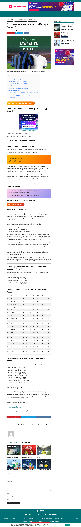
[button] (72, 13)
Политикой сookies (42, 525)
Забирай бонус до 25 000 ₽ (29, 130)
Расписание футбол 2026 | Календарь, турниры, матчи (67, 26)
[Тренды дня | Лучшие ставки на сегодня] (14, 464)
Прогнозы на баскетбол (73, 518)
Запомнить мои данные (13, 499)
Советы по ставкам (24, 21)
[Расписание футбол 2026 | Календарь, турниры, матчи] (14, 450)
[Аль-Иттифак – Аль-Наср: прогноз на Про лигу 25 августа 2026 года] (44, 464)
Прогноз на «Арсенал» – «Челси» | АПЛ (15, 424)
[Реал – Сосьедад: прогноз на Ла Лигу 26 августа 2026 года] (29, 450)
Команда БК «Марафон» (14, 30)
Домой (8, 19)
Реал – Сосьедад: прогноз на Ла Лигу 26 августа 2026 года (67, 34)
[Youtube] (73, 1)
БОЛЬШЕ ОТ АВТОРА (24, 442)
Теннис (64, 12)
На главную (10, 12)
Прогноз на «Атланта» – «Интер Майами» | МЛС (41, 425)
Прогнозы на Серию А (14, 406)
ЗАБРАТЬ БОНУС (26, 15)
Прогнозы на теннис (54, 521)
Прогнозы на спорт (18, 12)
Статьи (38, 454)
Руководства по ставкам (30, 12)
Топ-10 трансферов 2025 (14, 407)
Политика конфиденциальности (11, 518)
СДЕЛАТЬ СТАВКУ (11, 15)
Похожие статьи (12, 442)
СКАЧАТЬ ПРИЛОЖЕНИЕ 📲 (38, 15)
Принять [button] (67, 524)
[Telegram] (70, 1)
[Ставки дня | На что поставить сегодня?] (29, 464)
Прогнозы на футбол (17, 21)
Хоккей (50, 12)
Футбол (37, 12)
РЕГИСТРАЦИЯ (19, 15)
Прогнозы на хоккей (27, 521)
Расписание (9, 454)
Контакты (24, 518)
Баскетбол (44, 12)
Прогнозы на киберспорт (41, 521)
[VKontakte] (72, 1)
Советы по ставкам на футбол (32, 21)
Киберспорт (57, 12)
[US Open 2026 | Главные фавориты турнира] (44, 450)
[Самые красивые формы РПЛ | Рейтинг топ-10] (57, 43)
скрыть (16, 75)
